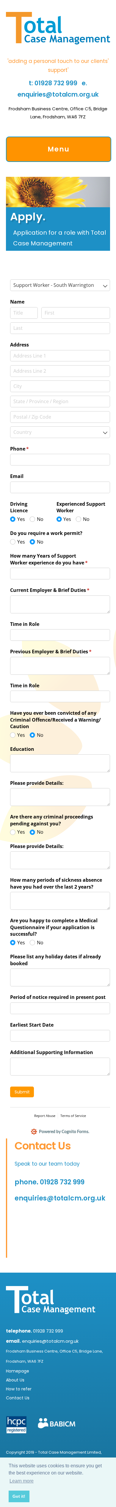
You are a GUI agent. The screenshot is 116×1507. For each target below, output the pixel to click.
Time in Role (24, 624)
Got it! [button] (18, 1496)
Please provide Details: (37, 783)
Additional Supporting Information (51, 1052)
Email (16, 476)
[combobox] (60, 285)
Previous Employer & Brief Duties (60, 651)
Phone (29, 448)
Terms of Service (73, 1115)
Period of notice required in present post (58, 997)
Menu (59, 149)
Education (22, 749)
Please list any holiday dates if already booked (55, 959)
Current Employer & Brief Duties (59, 590)
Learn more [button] (22, 1480)
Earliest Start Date (32, 1025)
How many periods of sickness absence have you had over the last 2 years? (56, 883)
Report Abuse (44, 1115)
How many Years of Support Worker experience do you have (58, 559)
